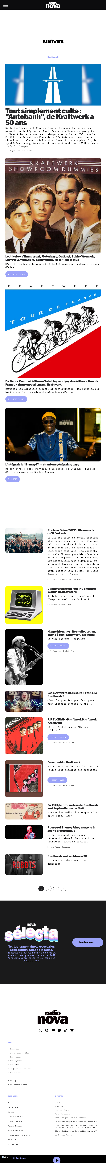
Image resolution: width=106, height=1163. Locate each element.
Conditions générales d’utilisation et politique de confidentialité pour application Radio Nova (76, 1126)
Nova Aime (12, 1103)
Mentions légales (62, 1110)
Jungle (11, 1112)
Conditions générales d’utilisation (70, 1118)
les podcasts (15, 1057)
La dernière (13, 1107)
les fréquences (16, 1073)
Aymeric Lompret (15, 1126)
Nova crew (59, 1106)
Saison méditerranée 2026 (19, 1135)
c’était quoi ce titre (19, 1053)
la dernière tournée (18, 1085)
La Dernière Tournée (63, 1135)
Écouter (18, 274)
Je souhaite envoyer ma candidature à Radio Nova (76, 1122)
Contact (58, 1102)
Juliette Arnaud (15, 1121)
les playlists (16, 1061)
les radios (14, 1049)
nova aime (14, 1077)
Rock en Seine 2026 (16, 1130)
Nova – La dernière (63, 1114)
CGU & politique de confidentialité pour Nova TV (76, 1131)
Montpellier (13, 1144)
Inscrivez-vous (86, 942)
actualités (14, 1065)
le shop (13, 1081)
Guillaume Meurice (15, 1117)
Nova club (12, 1140)
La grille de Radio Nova (20, 1069)
